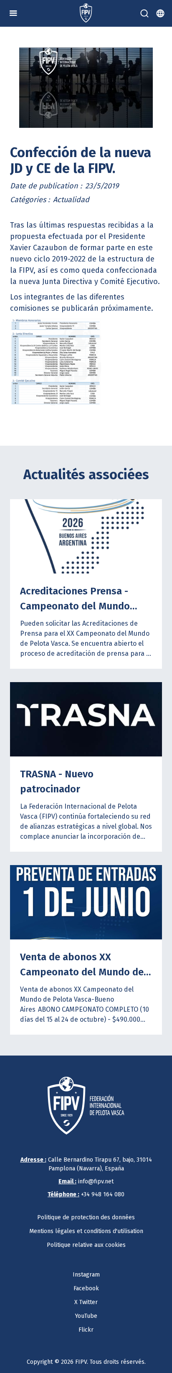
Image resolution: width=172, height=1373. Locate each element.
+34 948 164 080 (86, 1194)
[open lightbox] (86, 88)
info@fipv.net (86, 1181)
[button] (13, 13)
